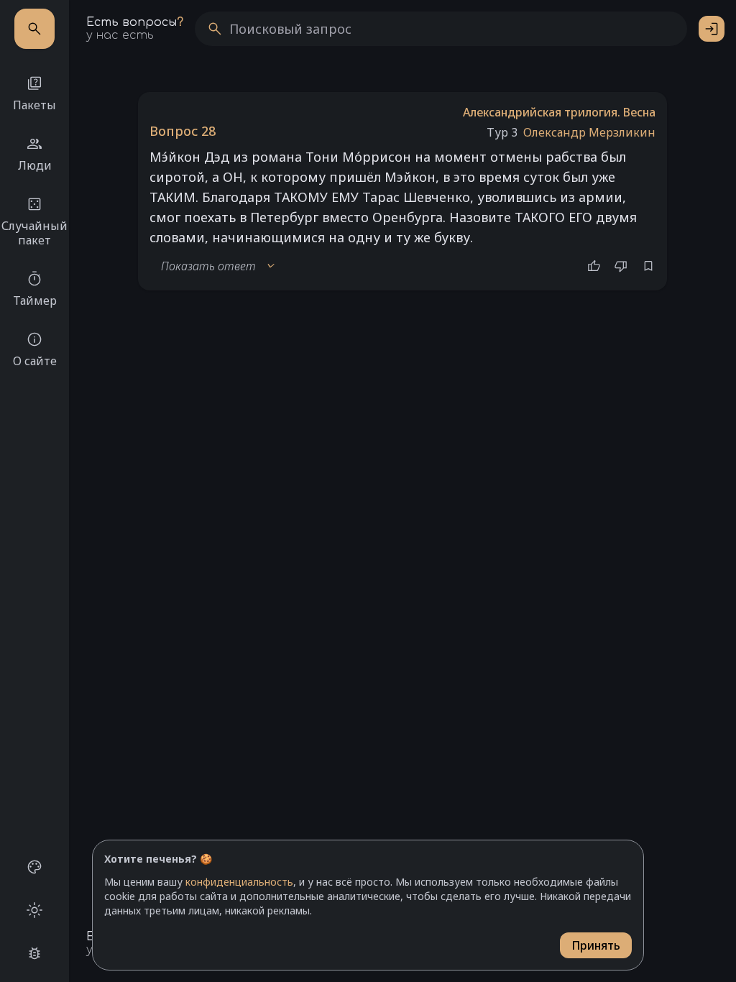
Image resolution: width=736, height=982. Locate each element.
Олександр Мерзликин (589, 132)
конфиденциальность (239, 882)
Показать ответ (218, 266)
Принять (595, 945)
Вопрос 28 (183, 130)
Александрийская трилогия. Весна (559, 112)
